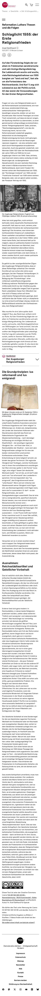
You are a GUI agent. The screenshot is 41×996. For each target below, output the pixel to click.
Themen (5, 11)
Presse (20, 976)
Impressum (20, 953)
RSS (20, 969)
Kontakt (20, 973)
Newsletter (20, 965)
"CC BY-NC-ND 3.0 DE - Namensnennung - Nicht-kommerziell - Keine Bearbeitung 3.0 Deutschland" (19, 897)
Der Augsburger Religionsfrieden (15, 359)
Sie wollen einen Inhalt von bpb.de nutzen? (18, 922)
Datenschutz (20, 957)
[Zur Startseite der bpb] (9, 7)
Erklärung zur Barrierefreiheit (20, 984)
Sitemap (20, 961)
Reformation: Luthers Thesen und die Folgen (18, 26)
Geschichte (14, 11)
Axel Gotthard (10, 48)
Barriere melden (20, 980)
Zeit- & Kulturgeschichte (29, 11)
